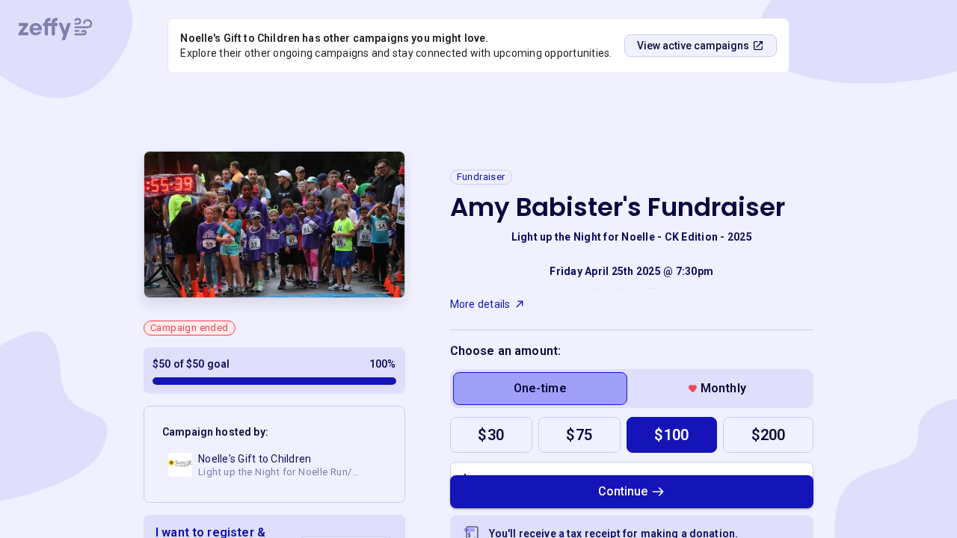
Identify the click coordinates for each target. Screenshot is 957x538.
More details (480, 304)
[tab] (540, 388)
